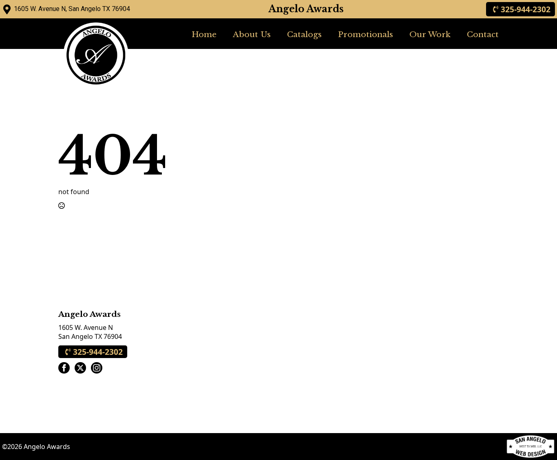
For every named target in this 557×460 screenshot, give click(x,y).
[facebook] (64, 368)
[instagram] (96, 368)
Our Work (430, 34)
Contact (483, 34)
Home (204, 34)
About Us (252, 34)
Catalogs (304, 34)
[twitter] (80, 368)
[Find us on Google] (7, 9)
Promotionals (365, 34)
